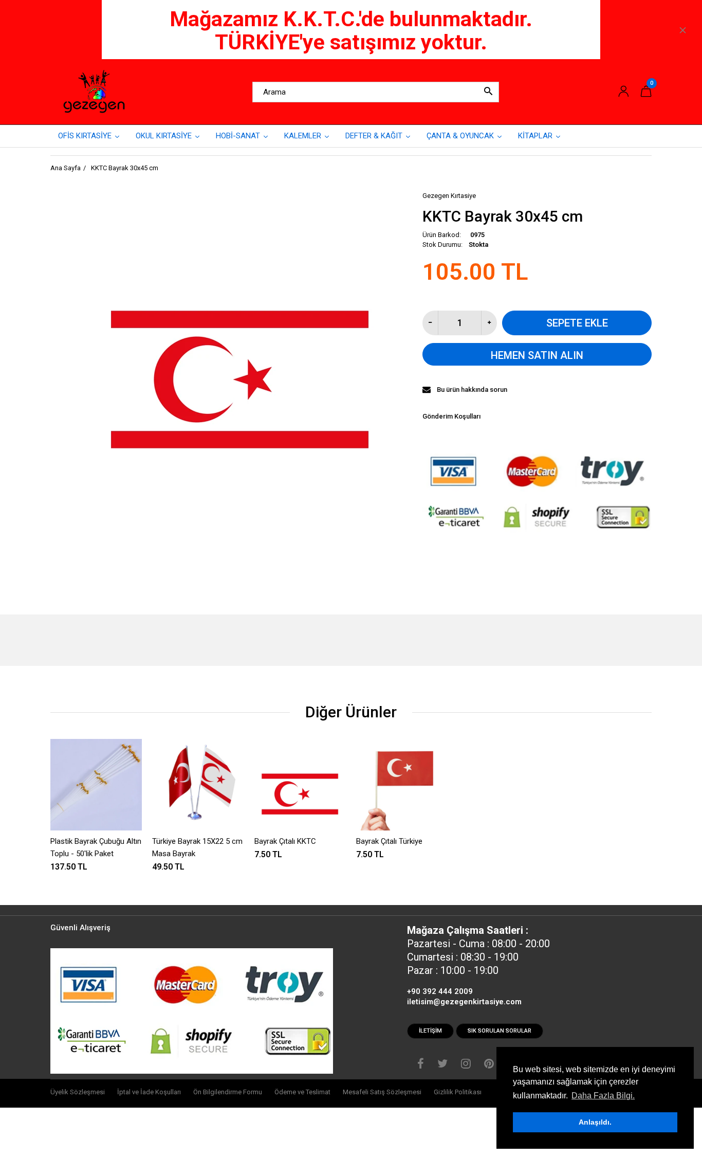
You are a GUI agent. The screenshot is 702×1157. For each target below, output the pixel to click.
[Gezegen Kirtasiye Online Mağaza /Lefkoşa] (94, 91)
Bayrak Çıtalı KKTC (285, 841)
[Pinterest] (489, 1065)
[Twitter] (442, 1065)
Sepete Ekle (577, 323)
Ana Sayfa (65, 168)
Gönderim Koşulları (451, 416)
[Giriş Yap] (623, 91)
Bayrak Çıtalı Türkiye (389, 841)
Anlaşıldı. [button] (595, 1122)
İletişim (430, 1030)
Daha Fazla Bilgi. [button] (603, 1095)
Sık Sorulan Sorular (499, 1030)
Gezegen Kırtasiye (449, 196)
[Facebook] (420, 1065)
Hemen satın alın (537, 355)
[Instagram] (466, 1065)
